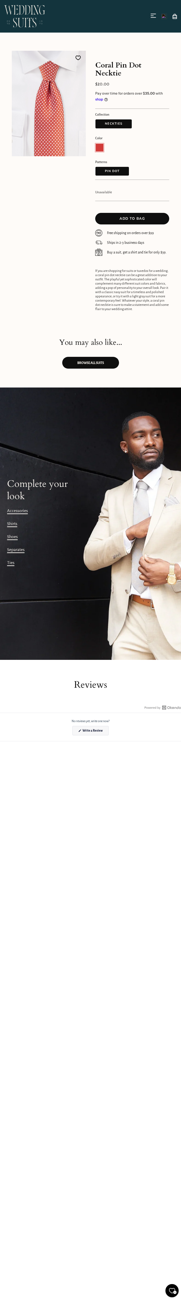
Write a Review (95, 732)
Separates (16, 549)
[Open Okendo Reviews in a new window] (162, 707)
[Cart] (174, 16)
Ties (10, 562)
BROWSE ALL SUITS (90, 363)
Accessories (17, 510)
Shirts (12, 523)
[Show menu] (154, 15)
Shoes (12, 536)
